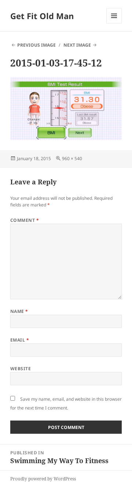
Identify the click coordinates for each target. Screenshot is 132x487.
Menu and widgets (114, 23)
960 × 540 (72, 158)
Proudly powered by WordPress (43, 479)
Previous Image (36, 45)
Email (19, 340)
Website (20, 368)
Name (19, 311)
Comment (24, 220)
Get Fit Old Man (42, 15)
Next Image (77, 45)
